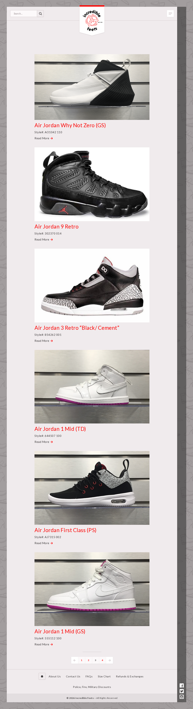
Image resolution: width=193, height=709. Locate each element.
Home (42, 676)
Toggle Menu (170, 13)
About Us (55, 676)
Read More (41, 138)
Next (109, 660)
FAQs (89, 676)
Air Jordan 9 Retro (57, 226)
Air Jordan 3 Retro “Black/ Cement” (76, 327)
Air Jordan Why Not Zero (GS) (70, 125)
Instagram (182, 697)
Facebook (182, 685)
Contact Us (73, 676)
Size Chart (104, 676)
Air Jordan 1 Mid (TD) (60, 429)
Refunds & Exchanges (130, 676)
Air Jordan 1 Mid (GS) (60, 631)
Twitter (182, 691)
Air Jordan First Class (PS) (65, 530)
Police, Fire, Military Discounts (92, 686)
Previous (74, 660)
